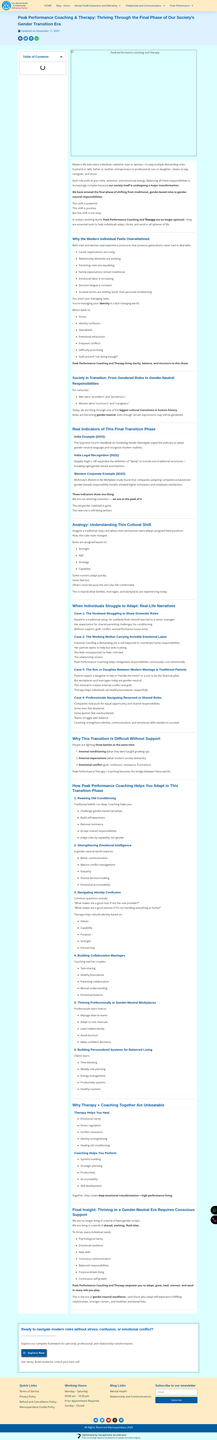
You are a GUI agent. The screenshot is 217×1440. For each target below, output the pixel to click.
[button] (20, 38)
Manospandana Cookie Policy (37, 1407)
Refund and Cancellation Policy (38, 1402)
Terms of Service (29, 1391)
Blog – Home (63, 5)
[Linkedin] (121, 1420)
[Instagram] (114, 1420)
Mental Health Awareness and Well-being (96, 5)
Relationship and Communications (143, 5)
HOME (48, 5)
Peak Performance (180, 5)
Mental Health (118, 1391)
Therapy (150, 219)
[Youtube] (108, 1420)
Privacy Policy (28, 1396)
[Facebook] (95, 1420)
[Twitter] (102, 1420)
